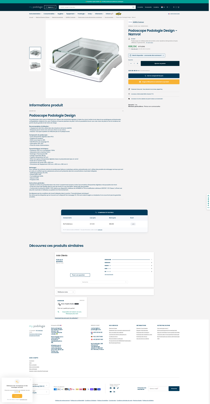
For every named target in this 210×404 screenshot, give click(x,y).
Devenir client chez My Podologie (38, 371)
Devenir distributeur (142, 330)
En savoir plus (149, 42)
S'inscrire (174, 388)
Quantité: (130, 60)
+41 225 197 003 (98, 339)
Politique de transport (142, 332)
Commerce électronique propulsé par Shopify (35, 334)
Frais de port (134, 49)
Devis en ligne (113, 328)
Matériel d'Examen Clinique (42, 17)
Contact (31, 361)
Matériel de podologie (57, 17)
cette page (100, 229)
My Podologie (39, 330)
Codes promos (113, 336)
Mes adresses (33, 369)
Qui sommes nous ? (162, 328)
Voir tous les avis (109, 274)
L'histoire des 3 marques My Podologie (168, 334)
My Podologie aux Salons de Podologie (168, 336)
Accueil (31, 17)
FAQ (158, 338)
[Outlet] (118, 13)
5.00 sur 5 (59, 260)
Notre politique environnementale (167, 330)
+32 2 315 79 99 (97, 337)
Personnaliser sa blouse (116, 338)
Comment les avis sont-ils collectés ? (66, 318)
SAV (30, 363)
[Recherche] (133, 7)
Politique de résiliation (148, 400)
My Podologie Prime (114, 343)
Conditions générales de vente (124, 400)
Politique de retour (141, 336)
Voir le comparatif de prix (155, 76)
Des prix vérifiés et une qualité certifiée (168, 332)
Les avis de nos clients (142, 338)
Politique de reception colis (144, 334)
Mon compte (32, 365)
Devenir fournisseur (142, 328)
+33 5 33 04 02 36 (174, 14)
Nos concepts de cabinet (116, 332)
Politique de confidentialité (77, 400)
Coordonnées (112, 400)
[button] (178, 7)
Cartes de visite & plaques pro (117, 334)
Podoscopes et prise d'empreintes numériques (90, 17)
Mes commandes (34, 367)
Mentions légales (137, 400)
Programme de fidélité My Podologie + (120, 341)
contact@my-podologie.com (96, 329)
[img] (61, 300)
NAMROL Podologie (70, 17)
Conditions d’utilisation (91, 400)
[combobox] (97, 7)
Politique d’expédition (102, 400)
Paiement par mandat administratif (119, 330)
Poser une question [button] (78, 275)
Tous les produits (109, 17)
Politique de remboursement (62, 400)
